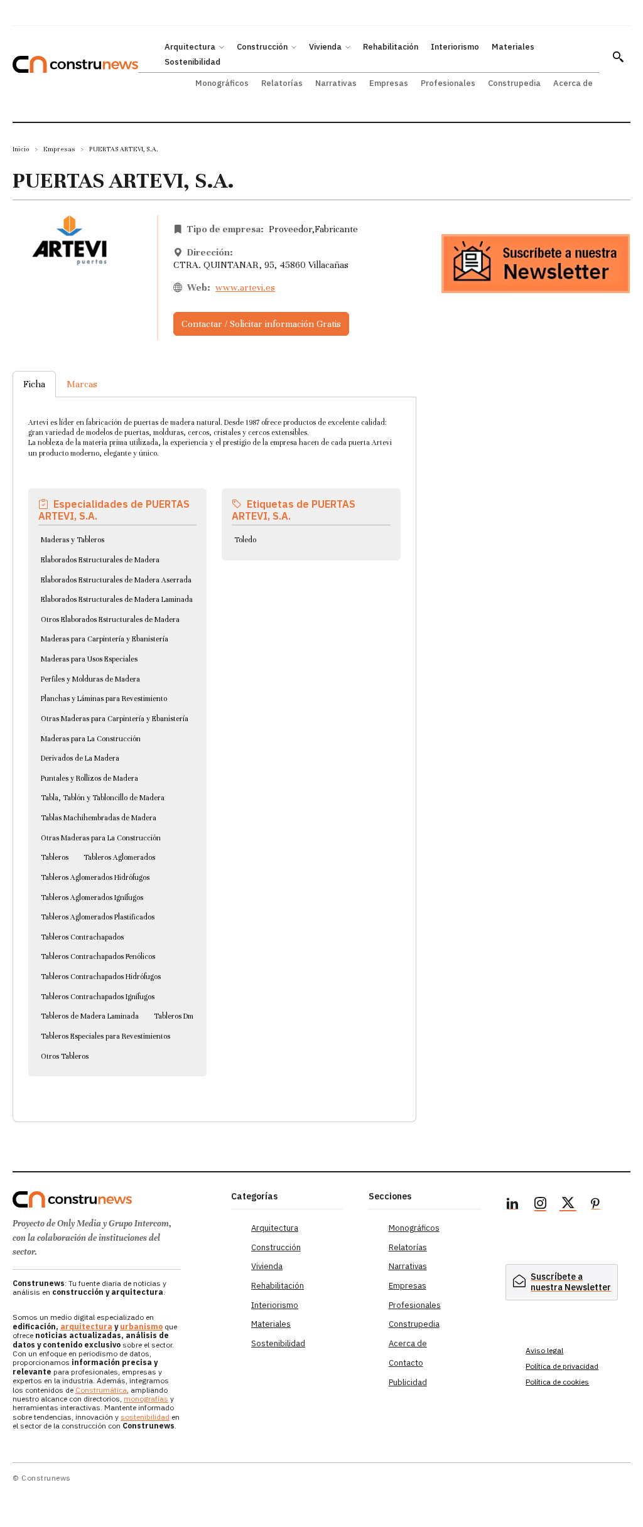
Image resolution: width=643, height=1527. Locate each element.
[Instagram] (540, 1205)
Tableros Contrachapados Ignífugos (97, 996)
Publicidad (408, 1382)
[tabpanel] (214, 744)
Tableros (54, 857)
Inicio (21, 149)
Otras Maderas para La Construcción (101, 837)
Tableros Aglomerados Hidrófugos (95, 877)
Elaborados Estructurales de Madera (100, 559)
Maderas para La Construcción (91, 738)
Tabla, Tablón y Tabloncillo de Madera (103, 797)
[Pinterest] (595, 1205)
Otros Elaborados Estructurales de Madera (110, 619)
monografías (146, 1398)
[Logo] (116, 1199)
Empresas (59, 149)
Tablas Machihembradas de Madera (98, 817)
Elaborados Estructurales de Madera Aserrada (116, 580)
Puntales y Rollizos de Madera (89, 778)
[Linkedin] (512, 1205)
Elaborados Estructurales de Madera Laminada (117, 599)
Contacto (406, 1363)
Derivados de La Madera (80, 758)
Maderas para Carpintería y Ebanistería (104, 639)
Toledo (245, 539)
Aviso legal (544, 1350)
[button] (617, 56)
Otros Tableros (65, 1056)
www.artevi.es (245, 287)
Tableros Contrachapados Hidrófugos (101, 976)
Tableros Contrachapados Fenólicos (98, 956)
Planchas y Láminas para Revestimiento (104, 698)
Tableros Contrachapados (82, 937)
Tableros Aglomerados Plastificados (97, 917)
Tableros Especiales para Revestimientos (105, 1036)
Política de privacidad (562, 1366)
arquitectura (86, 1326)
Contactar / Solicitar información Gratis (261, 324)
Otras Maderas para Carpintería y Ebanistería (114, 718)
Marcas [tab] (82, 384)
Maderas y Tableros (72, 539)
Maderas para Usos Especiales (89, 659)
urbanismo (141, 1326)
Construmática (101, 1390)
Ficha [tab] (34, 384)
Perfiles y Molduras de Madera (90, 679)
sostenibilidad (145, 1417)
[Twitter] (567, 1205)
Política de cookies (557, 1381)
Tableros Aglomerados (119, 857)
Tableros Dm (173, 1016)
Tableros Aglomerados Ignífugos (92, 897)
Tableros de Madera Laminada (90, 1016)
